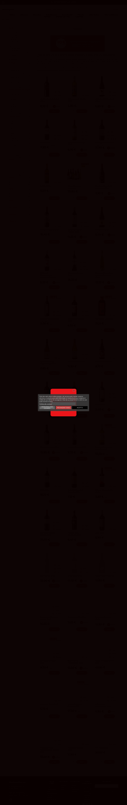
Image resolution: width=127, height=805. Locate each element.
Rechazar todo (63, 407)
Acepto (80, 407)
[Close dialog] (74, 390)
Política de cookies (45, 404)
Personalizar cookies (47, 407)
